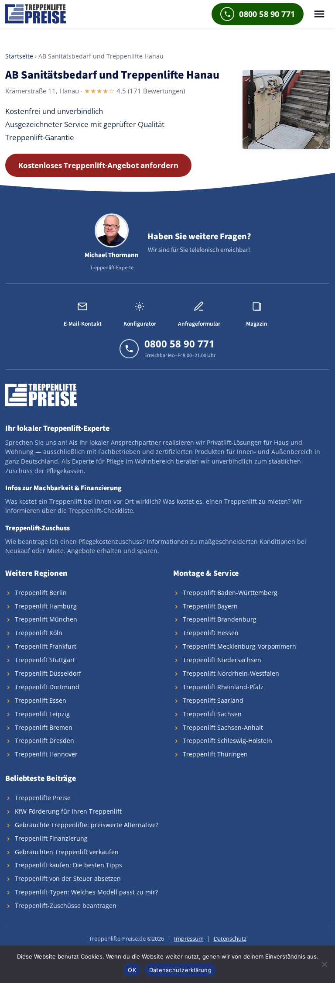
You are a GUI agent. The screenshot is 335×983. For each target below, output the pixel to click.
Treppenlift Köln (38, 633)
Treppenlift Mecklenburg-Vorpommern (239, 646)
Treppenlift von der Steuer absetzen (68, 878)
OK (132, 969)
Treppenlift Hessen (211, 633)
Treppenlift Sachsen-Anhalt (223, 727)
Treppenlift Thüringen (215, 754)
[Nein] (324, 964)
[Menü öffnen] (319, 13)
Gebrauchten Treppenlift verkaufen (67, 852)
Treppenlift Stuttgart (45, 660)
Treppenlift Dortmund (47, 687)
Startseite (19, 56)
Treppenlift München (46, 619)
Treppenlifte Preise (43, 798)
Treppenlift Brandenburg (219, 619)
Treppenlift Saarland (213, 700)
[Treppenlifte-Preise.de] (35, 14)
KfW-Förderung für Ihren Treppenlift (68, 811)
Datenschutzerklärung (180, 969)
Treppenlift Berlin (41, 592)
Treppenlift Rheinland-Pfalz (223, 687)
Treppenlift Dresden (44, 740)
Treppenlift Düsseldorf (48, 673)
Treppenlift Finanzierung (51, 838)
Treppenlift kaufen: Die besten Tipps (68, 865)
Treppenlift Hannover (46, 754)
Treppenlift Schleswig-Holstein (227, 740)
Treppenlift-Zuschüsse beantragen (65, 905)
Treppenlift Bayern (210, 606)
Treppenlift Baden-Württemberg (230, 592)
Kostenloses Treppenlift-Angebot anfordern (98, 165)
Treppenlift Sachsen (212, 714)
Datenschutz (230, 938)
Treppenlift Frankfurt (45, 646)
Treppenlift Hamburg (46, 606)
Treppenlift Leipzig (42, 714)
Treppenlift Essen (40, 700)
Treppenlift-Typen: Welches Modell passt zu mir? (86, 892)
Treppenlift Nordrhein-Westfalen (231, 673)
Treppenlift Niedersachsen (222, 660)
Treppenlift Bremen (43, 727)
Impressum (189, 938)
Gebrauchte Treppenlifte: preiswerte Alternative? (86, 825)
